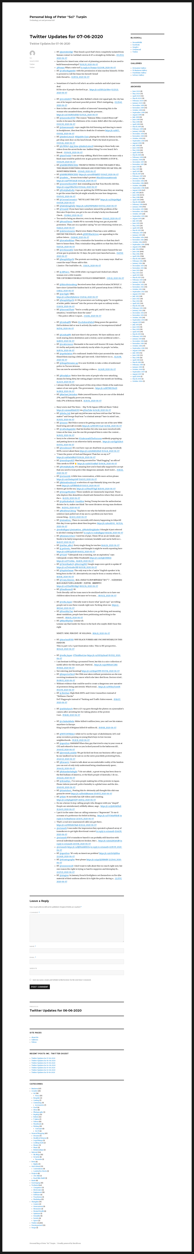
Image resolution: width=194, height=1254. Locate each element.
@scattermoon (66, 344)
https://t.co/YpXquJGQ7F (67, 800)
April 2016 (136, 200)
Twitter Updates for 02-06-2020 (43, 1070)
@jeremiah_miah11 (68, 753)
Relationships (38, 1150)
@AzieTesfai (65, 155)
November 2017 (138, 164)
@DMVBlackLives (91, 234)
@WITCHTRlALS (67, 734)
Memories (37, 1209)
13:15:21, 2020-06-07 (115, 278)
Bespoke (36, 1098)
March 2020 (136, 98)
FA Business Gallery (139, 70)
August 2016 (136, 190)
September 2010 (138, 348)
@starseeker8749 (67, 118)
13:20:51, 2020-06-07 (65, 306)
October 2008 (137, 369)
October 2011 (137, 318)
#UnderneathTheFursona (90, 438)
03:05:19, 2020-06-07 (66, 203)
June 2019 (135, 120)
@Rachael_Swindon (68, 394)
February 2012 (137, 308)
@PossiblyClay (66, 611)
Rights (35, 1164)
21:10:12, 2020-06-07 (87, 800)
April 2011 (136, 332)
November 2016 (138, 183)
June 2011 (135, 327)
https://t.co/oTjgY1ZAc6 (113, 441)
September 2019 (138, 112)
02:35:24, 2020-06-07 (88, 115)
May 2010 (135, 358)
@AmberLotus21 (67, 137)
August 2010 (136, 351)
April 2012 (136, 303)
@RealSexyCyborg (68, 511)
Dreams (36, 1136)
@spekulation (66, 353)
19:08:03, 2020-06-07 (66, 680)
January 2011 (137, 339)
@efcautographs (67, 859)
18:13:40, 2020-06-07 (65, 608)
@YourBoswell (66, 589)
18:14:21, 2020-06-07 (101, 633)
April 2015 (136, 228)
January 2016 (137, 207)
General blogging (37, 1133)
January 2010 (137, 367)
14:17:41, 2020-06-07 (65, 328)
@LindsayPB (65, 322)
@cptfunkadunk (67, 501)
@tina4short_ (66, 790)
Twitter (32, 64)
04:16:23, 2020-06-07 (66, 228)
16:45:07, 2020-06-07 (65, 542)
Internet (34, 1152)
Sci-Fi (37, 1131)
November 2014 (138, 240)
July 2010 (135, 353)
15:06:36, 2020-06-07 (108, 463)
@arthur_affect (66, 545)
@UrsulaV (64, 209)
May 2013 (135, 273)
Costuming (37, 1103)
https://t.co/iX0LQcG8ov (100, 89)
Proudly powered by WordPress (69, 1243)
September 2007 (138, 372)
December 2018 (138, 134)
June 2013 (136, 270)
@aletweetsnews (67, 231)
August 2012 (136, 294)
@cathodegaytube (68, 71)
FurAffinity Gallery (139, 73)
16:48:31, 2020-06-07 (85, 561)
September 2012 (138, 292)
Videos (33, 1042)
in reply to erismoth (105, 831)
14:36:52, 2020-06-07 (65, 435)
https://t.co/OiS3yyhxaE (97, 655)
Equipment (37, 1192)
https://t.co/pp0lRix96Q (67, 187)
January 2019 (137, 131)
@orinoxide (65, 476)
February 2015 (137, 233)
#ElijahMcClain (82, 137)
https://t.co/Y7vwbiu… (66, 561)
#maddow (79, 501)
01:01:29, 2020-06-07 (89, 64)
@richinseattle (66, 250)
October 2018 (137, 138)
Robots (35, 1117)
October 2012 (137, 289)
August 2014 (136, 247)
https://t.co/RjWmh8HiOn (78, 847)
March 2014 (136, 259)
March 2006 (136, 379)
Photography (38, 1112)
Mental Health (38, 1211)
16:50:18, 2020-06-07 (88, 567)
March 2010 (136, 362)
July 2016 (135, 193)
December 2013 (138, 266)
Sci (31, 58)
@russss (63, 423)
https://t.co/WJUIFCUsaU (93, 426)
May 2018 (135, 150)
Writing (36, 1126)
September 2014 (138, 244)
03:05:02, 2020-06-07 (66, 196)
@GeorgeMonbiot (68, 492)
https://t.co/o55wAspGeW (68, 479)
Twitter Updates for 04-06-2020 (43, 1065)
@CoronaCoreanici (68, 199)
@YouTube (87, 410)
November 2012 (138, 287)
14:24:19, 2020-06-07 (107, 369)
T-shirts (36, 1119)
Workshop (37, 1199)
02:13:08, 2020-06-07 (106, 67)
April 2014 (136, 256)
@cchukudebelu (67, 721)
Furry (37, 1096)
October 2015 (137, 214)
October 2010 (137, 346)
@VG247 (63, 555)
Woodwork (37, 1124)
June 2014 (136, 252)
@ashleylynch (66, 709)
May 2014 (135, 254)
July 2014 (135, 249)
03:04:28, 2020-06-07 (87, 181)
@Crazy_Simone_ (67, 580)
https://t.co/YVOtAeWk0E (108, 815)
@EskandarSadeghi (68, 771)
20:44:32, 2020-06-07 (66, 768)
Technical (35, 1185)
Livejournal (136, 50)
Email (33, 957)
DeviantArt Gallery (139, 68)
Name (33, 946)
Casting (36, 1100)
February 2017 (137, 176)
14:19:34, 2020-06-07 (65, 350)
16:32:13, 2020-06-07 (78, 517)
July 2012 (135, 296)
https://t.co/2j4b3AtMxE (110, 806)
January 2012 (137, 310)
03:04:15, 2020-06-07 (87, 171)
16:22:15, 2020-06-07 (71, 498)
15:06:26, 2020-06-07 (86, 457)
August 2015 (136, 219)
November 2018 (138, 136)
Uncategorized (36, 1225)
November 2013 (138, 268)
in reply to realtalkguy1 (94, 533)
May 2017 (135, 169)
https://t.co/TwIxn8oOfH (67, 567)
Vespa (33, 1228)
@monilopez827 (67, 460)
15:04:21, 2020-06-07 (110, 451)
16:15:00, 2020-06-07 (107, 489)
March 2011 (136, 334)
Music (35, 1147)
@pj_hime (73, 146)
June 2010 (136, 355)
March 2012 (136, 306)
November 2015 (138, 211)
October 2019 (137, 110)
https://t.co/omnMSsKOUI (68, 410)
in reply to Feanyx (88, 67)
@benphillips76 (67, 259)
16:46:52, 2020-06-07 (86, 551)
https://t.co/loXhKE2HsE (90, 451)
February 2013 (137, 280)
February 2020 (137, 101)
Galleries (34, 1040)
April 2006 (136, 376)
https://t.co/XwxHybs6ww (68, 297)
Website (33, 968)
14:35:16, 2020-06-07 (113, 426)
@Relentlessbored (68, 482)
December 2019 (138, 105)
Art (34, 1093)
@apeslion (64, 743)
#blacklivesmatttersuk (106, 177)
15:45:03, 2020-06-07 (88, 479)
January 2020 (137, 103)
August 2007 (137, 374)
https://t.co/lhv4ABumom (82, 793)
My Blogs (36, 1155)
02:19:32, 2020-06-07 (80, 77)
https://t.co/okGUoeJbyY (87, 463)
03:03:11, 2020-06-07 (65, 133)
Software (36, 1195)
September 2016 (138, 188)
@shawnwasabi (67, 127)
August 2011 (136, 322)
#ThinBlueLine (80, 655)
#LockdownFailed (86, 322)
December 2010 (138, 341)
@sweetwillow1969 (68, 184)
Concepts (38, 1129)
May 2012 (135, 301)
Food (35, 1107)
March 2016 (136, 202)
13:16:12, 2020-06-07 (65, 291)
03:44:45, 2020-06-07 (112, 218)
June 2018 (136, 148)
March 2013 (136, 277)
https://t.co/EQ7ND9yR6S (87, 206)
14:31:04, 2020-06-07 (92, 401)
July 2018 (135, 145)
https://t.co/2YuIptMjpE (110, 199)
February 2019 (137, 129)
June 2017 (135, 167)
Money (36, 1145)
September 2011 (138, 320)
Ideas (35, 1110)
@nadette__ (65, 177)
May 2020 (136, 94)
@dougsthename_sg (69, 363)
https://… (115, 605)
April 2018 (136, 153)
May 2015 (135, 226)
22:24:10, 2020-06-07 (66, 856)
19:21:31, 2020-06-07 (81, 740)
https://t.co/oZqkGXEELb (100, 558)
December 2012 (138, 285)
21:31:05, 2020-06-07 (85, 819)
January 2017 (137, 178)
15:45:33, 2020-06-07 (91, 485)
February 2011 (137, 336)
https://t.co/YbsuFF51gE (87, 489)
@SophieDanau (66, 570)
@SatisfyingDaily (67, 206)
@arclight (64, 294)
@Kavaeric (64, 762)
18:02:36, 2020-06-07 (89, 586)
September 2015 (138, 216)
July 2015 (135, 221)
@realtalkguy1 (63, 529)
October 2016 (137, 186)
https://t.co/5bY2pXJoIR (67, 551)
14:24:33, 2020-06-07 (65, 382)
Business (34, 1089)
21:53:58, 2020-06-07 (82, 844)
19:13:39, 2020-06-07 (65, 690)
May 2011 (135, 329)
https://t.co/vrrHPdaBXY (89, 174)
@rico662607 (66, 99)
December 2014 (138, 237)
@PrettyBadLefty (67, 190)
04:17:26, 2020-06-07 (66, 247)
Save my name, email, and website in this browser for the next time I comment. (62, 980)
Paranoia (38, 1159)
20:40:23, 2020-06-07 (66, 759)
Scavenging (35, 1183)
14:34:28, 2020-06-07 (102, 410)
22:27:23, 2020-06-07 (66, 872)
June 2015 (135, 223)
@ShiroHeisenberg (68, 284)
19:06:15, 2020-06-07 (65, 668)
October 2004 (137, 381)
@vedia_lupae (66, 602)
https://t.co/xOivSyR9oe (109, 853)
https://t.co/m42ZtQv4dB (109, 841)
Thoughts (35, 1202)
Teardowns (37, 1197)
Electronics (37, 1190)
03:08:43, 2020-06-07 (73, 215)
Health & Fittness (39, 1138)
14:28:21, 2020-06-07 (65, 391)
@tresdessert (66, 448)
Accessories (39, 1105)
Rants (33, 1180)
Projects (34, 1173)
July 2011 (135, 325)
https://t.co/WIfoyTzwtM (109, 687)
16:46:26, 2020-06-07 (110, 545)
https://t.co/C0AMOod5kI (68, 115)
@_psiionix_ (65, 548)
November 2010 (138, 343)
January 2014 (137, 263)
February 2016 (137, 204)
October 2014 (137, 242)
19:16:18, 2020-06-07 (71, 715)
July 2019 (135, 117)
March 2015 (136, 230)
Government (38, 1206)
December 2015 (138, 209)
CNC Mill (36, 1176)
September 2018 (138, 141)
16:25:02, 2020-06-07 (71, 507)
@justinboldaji (66, 52)
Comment (35, 912)
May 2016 (135, 197)
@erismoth (62, 828)
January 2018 (137, 160)
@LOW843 (64, 146)
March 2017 (136, 174)
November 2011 (138, 315)
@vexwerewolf (66, 866)
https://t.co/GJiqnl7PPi (91, 671)
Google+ (135, 47)
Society (36, 1218)
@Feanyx (61, 67)
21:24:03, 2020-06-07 (66, 809)
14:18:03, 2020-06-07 (65, 341)
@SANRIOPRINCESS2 (69, 165)
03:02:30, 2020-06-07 (66, 124)
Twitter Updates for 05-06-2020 (43, 1063)
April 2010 (136, 360)
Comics (36, 1204)
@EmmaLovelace (67, 536)
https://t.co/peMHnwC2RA (105, 665)
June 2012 (136, 299)
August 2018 (136, 143)
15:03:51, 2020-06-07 (65, 445)
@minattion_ (65, 520)
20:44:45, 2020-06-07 (66, 778)
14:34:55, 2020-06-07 (65, 419)
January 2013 (137, 282)
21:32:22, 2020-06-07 (88, 825)
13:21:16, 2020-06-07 (92, 316)
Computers (37, 1188)
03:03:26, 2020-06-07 (66, 143)
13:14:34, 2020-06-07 (92, 265)
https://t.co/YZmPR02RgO (68, 586)
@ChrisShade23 (67, 564)
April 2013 (136, 275)
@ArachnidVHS (66, 639)
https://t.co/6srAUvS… (106, 523)
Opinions (36, 1213)
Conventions (38, 1169)
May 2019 (135, 122)
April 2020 (136, 96)
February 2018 (137, 157)
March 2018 (136, 155)
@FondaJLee (65, 375)
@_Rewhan (64, 693)
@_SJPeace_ (64, 272)
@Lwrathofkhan (67, 240)
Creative (34, 1091)
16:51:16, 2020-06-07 (65, 577)
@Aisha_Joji (65, 413)
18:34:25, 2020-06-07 (65, 649)
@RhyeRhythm (66, 621)
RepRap (36, 1114)
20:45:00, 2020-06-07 (66, 787)
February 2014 (137, 261)
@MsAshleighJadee (91, 529)
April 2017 (136, 171)
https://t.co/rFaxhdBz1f (67, 457)
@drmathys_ (65, 781)
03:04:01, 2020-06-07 (73, 152)
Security (36, 1157)
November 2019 (138, 108)
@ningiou (64, 875)
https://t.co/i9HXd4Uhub (67, 825)
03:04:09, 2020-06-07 (66, 162)
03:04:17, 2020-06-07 (110, 174)
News (33, 1162)
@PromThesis (66, 221)
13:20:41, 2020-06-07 (89, 297)
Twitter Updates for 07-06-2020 (43, 1058)
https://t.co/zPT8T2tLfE (67, 181)
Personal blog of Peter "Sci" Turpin (58, 17)
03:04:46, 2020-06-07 (87, 187)
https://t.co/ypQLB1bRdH (97, 859)
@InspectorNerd (67, 674)
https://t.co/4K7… (112, 130)
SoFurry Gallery (138, 75)
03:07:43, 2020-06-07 (107, 206)
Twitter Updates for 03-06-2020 (43, 1068)
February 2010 (137, 365)
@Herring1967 (81, 564)
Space (35, 1221)
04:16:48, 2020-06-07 (80, 237)
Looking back (38, 1143)
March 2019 (136, 127)
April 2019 (136, 124)
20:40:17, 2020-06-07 (66, 749)
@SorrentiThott (67, 309)
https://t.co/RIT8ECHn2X (106, 388)
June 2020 (136, 91)
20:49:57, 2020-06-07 (103, 793)
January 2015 (137, 235)
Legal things (38, 1140)
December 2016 (138, 181)
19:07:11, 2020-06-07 (111, 671)
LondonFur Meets (40, 1171)
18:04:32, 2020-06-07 (107, 595)
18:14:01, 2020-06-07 (74, 617)
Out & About (35, 1166)
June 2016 (135, 195)
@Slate (63, 797)
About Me (34, 1037)
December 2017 (138, 162)
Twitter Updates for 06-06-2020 (43, 1061)
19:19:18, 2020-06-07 (107, 727)
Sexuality (36, 1216)
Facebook (136, 45)
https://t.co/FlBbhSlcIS (72, 485)
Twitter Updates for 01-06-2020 (43, 1072)
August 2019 (136, 115)
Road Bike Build (39, 1178)
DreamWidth (137, 42)
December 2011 (138, 313)
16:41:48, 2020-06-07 (114, 533)
